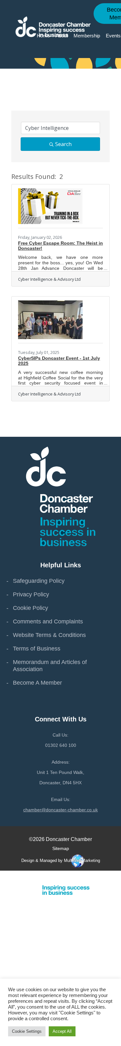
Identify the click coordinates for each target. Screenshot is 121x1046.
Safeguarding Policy (39, 581)
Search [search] (63, 144)
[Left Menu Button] (117, 876)
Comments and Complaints (48, 621)
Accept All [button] (62, 1031)
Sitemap (60, 848)
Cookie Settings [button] (27, 1031)
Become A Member (37, 682)
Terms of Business (36, 648)
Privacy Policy (31, 594)
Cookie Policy (30, 608)
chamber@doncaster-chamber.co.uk (60, 809)
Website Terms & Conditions (49, 635)
